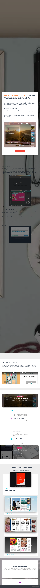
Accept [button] (35, 586)
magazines (14, 102)
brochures (10, 102)
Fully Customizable (20, 396)
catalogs (18, 102)
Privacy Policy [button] (10, 586)
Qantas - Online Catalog (10, 490)
